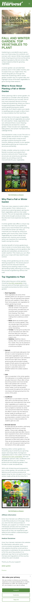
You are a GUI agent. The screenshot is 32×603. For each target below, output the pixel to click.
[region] (16, 589)
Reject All (16, 599)
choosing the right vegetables (12, 456)
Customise (16, 595)
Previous (4, 570)
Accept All (16, 590)
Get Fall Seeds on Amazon (16, 194)
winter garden (6, 566)
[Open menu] (29, 4)
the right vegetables (15, 283)
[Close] (30, 576)
